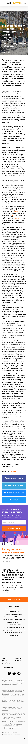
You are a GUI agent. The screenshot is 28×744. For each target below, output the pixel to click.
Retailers (13, 471)
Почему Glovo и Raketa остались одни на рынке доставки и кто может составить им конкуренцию (13, 575)
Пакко (13, 215)
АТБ (15, 617)
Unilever (9, 632)
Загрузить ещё (14, 599)
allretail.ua (5, 681)
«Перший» (16, 211)
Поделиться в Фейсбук (14, 478)
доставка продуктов (18, 630)
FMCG (8, 52)
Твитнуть (15, 499)
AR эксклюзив (9, 627)
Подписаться (14, 528)
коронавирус (11, 622)
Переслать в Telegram (15, 485)
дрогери (6, 630)
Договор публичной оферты (9, 732)
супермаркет (9, 619)
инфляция (8, 617)
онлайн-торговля (14, 624)
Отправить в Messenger (15, 492)
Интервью (18, 660)
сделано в (22, 739)
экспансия (20, 627)
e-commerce (20, 619)
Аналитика (18, 658)
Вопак (3, 52)
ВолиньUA (17, 218)
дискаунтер (14, 606)
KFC (21, 632)
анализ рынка (14, 611)
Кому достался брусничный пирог (13, 550)
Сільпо (21, 617)
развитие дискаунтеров (14, 609)
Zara (16, 632)
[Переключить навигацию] (3, 3)
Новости (4, 658)
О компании (6, 663)
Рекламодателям (7, 667)
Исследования (6, 662)
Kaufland (14, 635)
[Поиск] (25, 2)
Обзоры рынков (20, 662)
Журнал (4, 660)
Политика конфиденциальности (11, 734)
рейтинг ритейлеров (14, 614)
